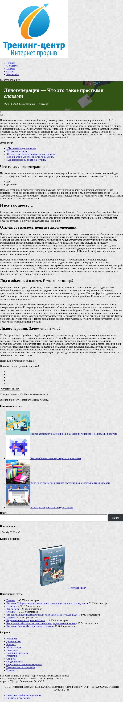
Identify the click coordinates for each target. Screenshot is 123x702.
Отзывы (10, 71)
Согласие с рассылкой (18, 698)
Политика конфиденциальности (23, 695)
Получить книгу (77, 587)
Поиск (3, 513)
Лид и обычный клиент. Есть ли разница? (30, 157)
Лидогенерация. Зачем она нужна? (26, 159)
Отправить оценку (10, 389)
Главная (10, 63)
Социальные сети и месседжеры (24, 664)
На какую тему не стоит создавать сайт (51, 507)
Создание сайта (14, 661)
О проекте (12, 65)
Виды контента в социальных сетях (25, 620)
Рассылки (11, 655)
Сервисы (11, 658)
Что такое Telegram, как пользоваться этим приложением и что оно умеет (46, 603)
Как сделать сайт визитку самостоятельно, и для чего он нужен (41, 623)
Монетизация (27, 104)
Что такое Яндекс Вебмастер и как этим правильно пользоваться (41, 614)
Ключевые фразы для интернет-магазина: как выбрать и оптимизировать (70, 483)
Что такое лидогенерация (21, 148)
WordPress (11, 638)
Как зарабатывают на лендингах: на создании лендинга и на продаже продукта (73, 433)
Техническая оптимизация (20, 667)
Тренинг (11, 670)
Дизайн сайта (13, 641)
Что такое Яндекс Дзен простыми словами (29, 626)
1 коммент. (43, 104)
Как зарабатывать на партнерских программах (55, 458)
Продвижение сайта (17, 653)
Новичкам (12, 650)
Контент (11, 644)
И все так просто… (17, 151)
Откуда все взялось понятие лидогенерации (31, 154)
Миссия (10, 68)
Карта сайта (12, 74)
